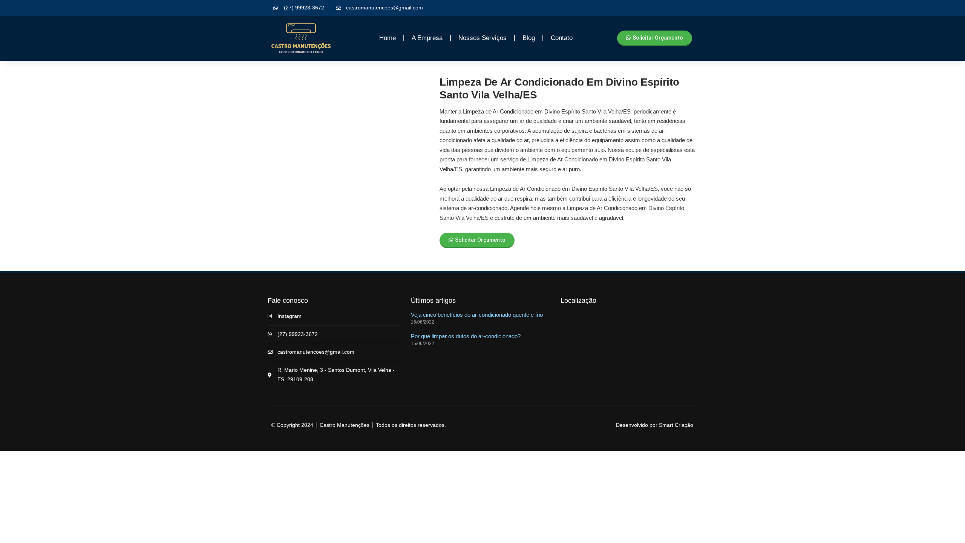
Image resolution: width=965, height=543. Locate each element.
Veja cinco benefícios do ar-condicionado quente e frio (477, 314)
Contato (562, 37)
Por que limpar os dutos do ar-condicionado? (466, 336)
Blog (528, 37)
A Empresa (427, 37)
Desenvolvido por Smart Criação (654, 425)
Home (387, 37)
